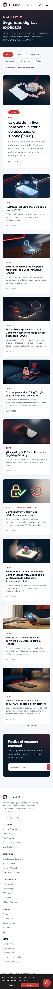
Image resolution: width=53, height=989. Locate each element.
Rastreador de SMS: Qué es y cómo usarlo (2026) (26, 208)
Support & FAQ (9, 923)
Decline (11, 985)
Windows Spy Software (12, 842)
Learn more (23, 980)
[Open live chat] (47, 983)
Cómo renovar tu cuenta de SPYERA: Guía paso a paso (21, 513)
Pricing (5, 914)
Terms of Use (8, 944)
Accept (30, 985)
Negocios (25, 61)
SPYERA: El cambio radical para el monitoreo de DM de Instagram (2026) (25, 270)
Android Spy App (10, 829)
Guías (38, 61)
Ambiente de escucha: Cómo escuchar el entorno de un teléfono (26, 702)
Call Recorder (8, 897)
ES (31, 5)
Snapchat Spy (8, 888)
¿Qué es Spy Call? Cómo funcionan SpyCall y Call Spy (26, 454)
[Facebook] (5, 817)
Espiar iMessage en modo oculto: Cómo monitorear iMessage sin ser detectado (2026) (25, 332)
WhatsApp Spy (9, 884)
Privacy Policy (8, 948)
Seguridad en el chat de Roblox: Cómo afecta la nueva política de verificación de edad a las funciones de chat (25, 576)
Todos (7, 54)
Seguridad (34, 54)
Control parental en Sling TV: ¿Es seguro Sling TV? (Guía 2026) (24, 394)
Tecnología (10, 61)
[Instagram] (11, 817)
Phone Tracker (9, 863)
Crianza (20, 54)
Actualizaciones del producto (21, 67)
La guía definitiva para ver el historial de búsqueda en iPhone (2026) (24, 129)
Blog (4, 932)
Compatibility (8, 918)
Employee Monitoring (12, 872)
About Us (6, 927)
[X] (17, 817)
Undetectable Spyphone (13, 859)
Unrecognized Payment (12, 961)
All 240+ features (10, 902)
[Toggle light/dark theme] (40, 4)
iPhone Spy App (9, 833)
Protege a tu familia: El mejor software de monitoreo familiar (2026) (23, 640)
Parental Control (10, 868)
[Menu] (47, 4)
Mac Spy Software (10, 847)
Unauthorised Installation (13, 957)
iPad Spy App (8, 838)
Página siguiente (30, 725)
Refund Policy (8, 952)
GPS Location (8, 893)
